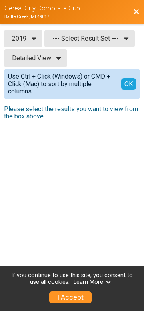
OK (128, 84)
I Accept (70, 297)
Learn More (88, 282)
